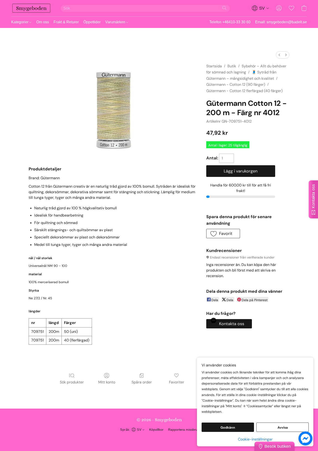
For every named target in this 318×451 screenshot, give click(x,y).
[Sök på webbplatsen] (224, 8)
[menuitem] (279, 55)
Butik (231, 66)
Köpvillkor (156, 429)
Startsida (214, 66)
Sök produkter (72, 382)
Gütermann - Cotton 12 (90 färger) (235, 84)
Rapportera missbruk (183, 429)
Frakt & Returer (66, 22)
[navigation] (260, 8)
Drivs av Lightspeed (159, 438)
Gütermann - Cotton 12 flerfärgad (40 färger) (244, 90)
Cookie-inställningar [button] (255, 439)
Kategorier (20, 22)
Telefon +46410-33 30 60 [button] (229, 22)
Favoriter (176, 382)
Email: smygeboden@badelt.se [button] (281, 22)
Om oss (42, 22)
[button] (31, 8)
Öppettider (92, 22)
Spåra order (142, 382)
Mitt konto (106, 382)
